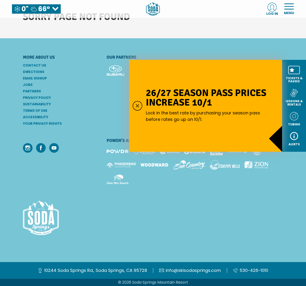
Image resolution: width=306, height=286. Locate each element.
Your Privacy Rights (42, 123)
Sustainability (37, 104)
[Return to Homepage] (153, 9)
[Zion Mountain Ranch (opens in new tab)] (117, 179)
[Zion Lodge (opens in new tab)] (256, 164)
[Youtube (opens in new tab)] (54, 148)
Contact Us (34, 65)
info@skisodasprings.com (193, 270)
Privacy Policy (37, 97)
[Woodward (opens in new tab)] (155, 165)
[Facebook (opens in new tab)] (41, 148)
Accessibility (35, 117)
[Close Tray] (137, 106)
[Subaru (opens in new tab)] (116, 70)
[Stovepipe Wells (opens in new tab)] (225, 165)
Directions (33, 71)
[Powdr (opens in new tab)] (118, 151)
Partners (32, 91)
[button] (294, 74)
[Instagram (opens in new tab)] (28, 148)
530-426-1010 (254, 270)
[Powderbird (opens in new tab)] (121, 165)
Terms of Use (35, 110)
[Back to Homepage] (59, 218)
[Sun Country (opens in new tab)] (189, 164)
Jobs (28, 84)
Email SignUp (35, 78)
